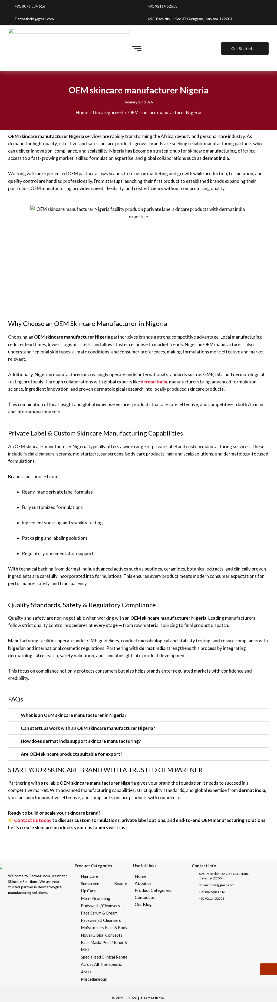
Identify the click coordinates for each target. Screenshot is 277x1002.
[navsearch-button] (208, 48)
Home (140, 876)
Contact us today (32, 820)
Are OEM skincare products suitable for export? (72, 754)
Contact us (145, 897)
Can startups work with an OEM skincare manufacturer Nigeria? (88, 728)
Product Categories (153, 890)
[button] (138, 715)
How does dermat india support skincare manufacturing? (81, 741)
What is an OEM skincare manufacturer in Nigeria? (74, 715)
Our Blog (143, 904)
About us (143, 883)
